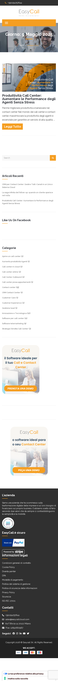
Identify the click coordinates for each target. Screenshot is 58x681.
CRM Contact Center (11, 292)
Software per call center (13, 318)
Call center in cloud (11, 267)
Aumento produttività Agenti (14, 261)
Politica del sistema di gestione (16, 584)
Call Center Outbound (12, 277)
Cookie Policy (8, 567)
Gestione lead (8, 308)
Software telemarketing (13, 323)
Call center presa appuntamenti (16, 282)
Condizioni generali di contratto (16, 563)
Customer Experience (12, 303)
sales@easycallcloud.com (17, 619)
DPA (4, 575)
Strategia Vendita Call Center (15, 329)
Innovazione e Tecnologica (14, 313)
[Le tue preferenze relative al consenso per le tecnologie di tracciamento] (5, 678)
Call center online (10, 272)
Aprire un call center (11, 256)
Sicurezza (6, 597)
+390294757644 (15, 3)
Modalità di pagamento (12, 580)
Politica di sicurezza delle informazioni (19, 588)
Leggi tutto (12, 126)
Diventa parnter (9, 571)
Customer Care (9, 298)
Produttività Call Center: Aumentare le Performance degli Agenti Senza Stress (29, 98)
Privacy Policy (8, 592)
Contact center (8, 287)
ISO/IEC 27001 (8, 601)
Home (22, 45)
